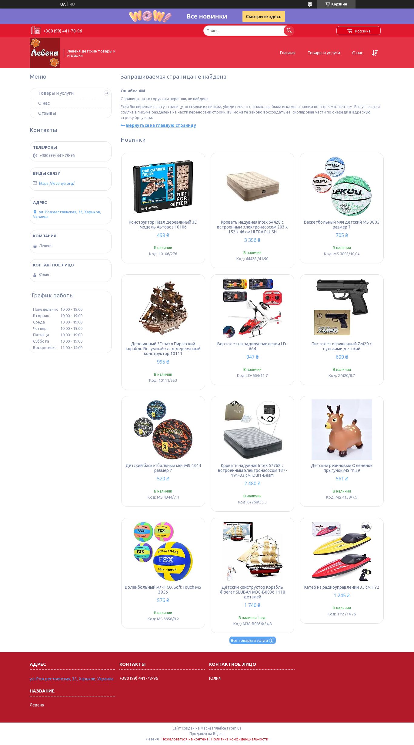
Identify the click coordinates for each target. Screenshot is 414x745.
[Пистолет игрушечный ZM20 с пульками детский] (341, 308)
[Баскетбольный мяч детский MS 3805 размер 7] (341, 186)
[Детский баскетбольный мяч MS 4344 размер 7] (163, 429)
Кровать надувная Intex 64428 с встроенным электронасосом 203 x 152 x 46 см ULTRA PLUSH (252, 227)
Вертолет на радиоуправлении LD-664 (252, 346)
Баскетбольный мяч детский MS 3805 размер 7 (341, 224)
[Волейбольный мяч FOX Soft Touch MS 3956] (163, 551)
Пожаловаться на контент (185, 739)
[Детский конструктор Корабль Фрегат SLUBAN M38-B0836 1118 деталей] (252, 551)
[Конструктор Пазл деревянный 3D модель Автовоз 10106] (163, 186)
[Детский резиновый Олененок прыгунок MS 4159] (341, 429)
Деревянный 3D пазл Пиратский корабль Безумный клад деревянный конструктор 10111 (163, 348)
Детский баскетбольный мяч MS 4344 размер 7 (163, 468)
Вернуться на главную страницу (161, 125)
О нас (357, 52)
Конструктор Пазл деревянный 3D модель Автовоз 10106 (163, 224)
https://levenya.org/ (57, 183)
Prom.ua (234, 728)
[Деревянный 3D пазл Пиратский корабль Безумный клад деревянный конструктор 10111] (163, 308)
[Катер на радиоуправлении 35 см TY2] (341, 551)
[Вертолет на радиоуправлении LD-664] (252, 308)
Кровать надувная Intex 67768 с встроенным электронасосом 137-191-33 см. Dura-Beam (252, 470)
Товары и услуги (324, 52)
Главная (287, 52)
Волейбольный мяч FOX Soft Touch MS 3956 (163, 589)
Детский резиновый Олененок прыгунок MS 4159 (341, 468)
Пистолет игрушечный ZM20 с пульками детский (342, 346)
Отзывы (47, 113)
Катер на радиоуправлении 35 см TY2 (341, 587)
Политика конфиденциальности (239, 739)
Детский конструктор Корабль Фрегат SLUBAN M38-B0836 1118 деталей (252, 592)
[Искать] (289, 30)
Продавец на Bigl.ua (207, 734)
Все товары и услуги (249, 640)
